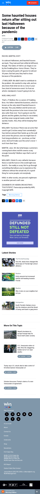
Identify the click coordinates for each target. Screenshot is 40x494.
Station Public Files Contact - (12, 468)
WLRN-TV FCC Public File (11, 455)
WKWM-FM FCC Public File (12, 458)
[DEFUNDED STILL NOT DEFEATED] (20, 229)
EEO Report (7, 464)
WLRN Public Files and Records (13, 460)
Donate (6, 435)
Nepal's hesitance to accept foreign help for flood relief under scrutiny (26, 334)
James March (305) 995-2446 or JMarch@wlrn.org (19, 471)
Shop (5, 444)
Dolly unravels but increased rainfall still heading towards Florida (25, 278)
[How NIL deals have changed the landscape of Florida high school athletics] (8, 262)
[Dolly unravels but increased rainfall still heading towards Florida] (8, 277)
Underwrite (7, 440)
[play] (3, 492)
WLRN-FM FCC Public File (11, 457)
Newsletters (7, 448)
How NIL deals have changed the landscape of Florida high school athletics (27, 264)
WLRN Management (10, 473)
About (6, 427)
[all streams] (37, 491)
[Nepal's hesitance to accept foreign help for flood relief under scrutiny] (10, 334)
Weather (18, 273)
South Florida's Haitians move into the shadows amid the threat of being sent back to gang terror (27, 307)
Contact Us (7, 431)
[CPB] (31, 484)
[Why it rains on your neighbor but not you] (8, 292)
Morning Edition (14, 195)
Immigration (20, 302)
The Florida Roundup (22, 259)
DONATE (33, 3)
